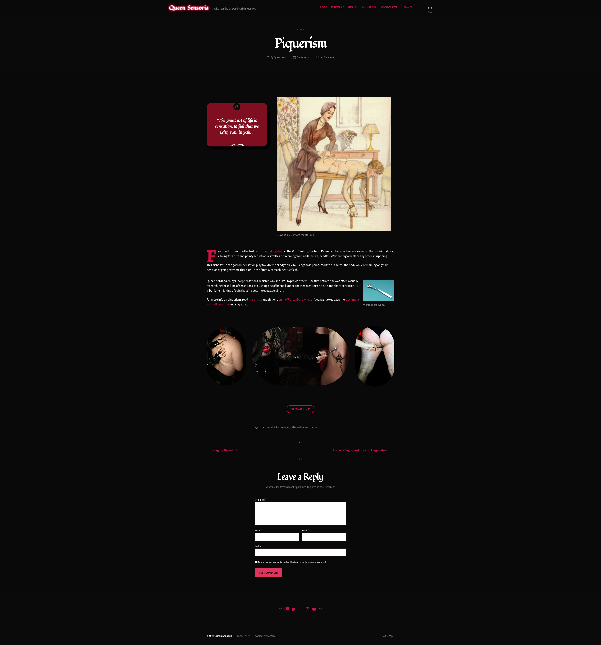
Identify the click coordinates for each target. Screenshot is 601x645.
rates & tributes (369, 7)
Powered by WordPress (266, 636)
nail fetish (274, 427)
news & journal (389, 7)
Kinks (300, 29)
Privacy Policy (243, 636)
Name (258, 530)
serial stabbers (274, 251)
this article (255, 299)
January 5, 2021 (304, 57)
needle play (285, 427)
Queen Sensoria (189, 8)
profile (323, 7)
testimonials (337, 7)
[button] (378, 290)
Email (305, 530)
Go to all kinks (301, 409)
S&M (293, 427)
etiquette (353, 7)
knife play (264, 427)
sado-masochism (305, 427)
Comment (260, 500)
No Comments (327, 57)
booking (408, 7)
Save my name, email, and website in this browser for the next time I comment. (292, 562)
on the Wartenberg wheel (295, 299)
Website (259, 546)
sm (315, 427)
